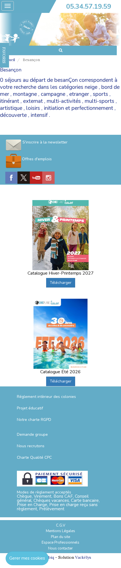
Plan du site (60, 536)
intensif (39, 115)
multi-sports (99, 101)
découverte (13, 115)
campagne (53, 94)
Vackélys (83, 557)
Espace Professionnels (60, 542)
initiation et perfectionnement (78, 108)
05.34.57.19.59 (88, 6)
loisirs (33, 108)
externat (33, 101)
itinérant (9, 101)
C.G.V (60, 525)
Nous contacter (60, 548)
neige (91, 87)
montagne (25, 94)
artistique (11, 108)
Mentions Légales (60, 531)
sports (100, 94)
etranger (79, 94)
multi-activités (64, 101)
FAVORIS (3, 55)
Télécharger (60, 282)
